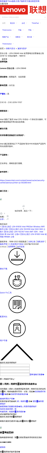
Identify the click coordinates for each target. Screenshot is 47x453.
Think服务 (11, 1)
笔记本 (12, 23)
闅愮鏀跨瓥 (38, 401)
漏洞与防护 (22, 48)
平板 (19, 30)
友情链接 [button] (3, 247)
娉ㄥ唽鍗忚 (23, 401)
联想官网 (35, 1)
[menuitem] (4, 23)
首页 (3, 23)
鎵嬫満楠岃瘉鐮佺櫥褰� (10, 406)
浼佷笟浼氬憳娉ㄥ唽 (8, 409)
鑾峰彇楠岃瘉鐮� (37, 374)
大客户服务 (20, 1)
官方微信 (28, 1)
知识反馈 (20, 246)
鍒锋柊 (2, 447)
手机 (29, 30)
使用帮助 (11, 246)
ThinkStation (7, 44)
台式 (23, 23)
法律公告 (31, 241)
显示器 (29, 37)
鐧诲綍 (2, 404)
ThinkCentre (6, 30)
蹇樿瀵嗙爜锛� (18, 411)
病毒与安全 (10, 48)
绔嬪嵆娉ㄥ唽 (5, 411)
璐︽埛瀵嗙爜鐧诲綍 (28, 406)
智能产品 (5, 37)
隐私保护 (40, 241)
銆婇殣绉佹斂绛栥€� (19, 394)
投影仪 (18, 37)
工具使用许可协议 (16, 244)
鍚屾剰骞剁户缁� (7, 398)
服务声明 (3, 244)
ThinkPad (35, 23)
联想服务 (3, 1)
